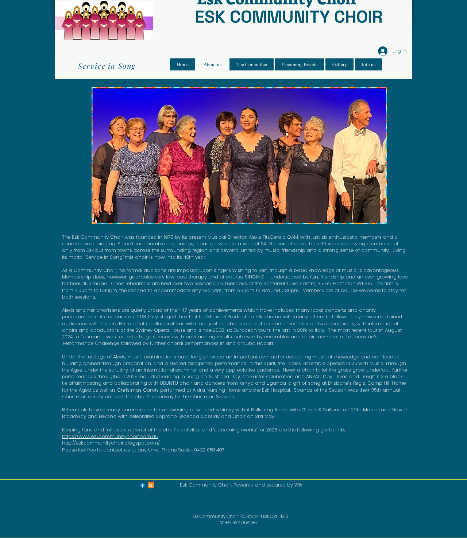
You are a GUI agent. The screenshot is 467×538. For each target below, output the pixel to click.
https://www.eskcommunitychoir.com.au (110, 436)
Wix (298, 484)
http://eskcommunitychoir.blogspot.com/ (111, 442)
